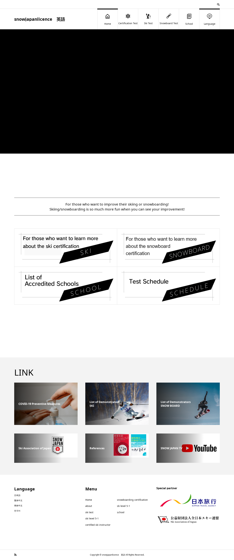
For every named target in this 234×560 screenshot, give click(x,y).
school (120, 512)
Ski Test (148, 23)
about (88, 506)
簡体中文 (18, 505)
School (189, 23)
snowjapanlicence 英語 (39, 19)
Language (209, 23)
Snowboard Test (169, 23)
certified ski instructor (97, 524)
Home (107, 23)
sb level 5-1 (123, 506)
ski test (89, 512)
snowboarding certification (132, 499)
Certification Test (128, 23)
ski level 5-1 (92, 518)
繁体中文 (18, 500)
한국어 (17, 510)
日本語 (17, 495)
